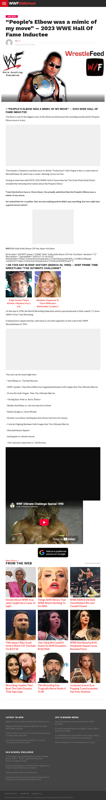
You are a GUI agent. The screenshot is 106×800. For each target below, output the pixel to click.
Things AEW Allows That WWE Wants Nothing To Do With (52, 603)
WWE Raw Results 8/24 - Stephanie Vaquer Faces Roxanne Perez (84, 645)
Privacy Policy (11, 794)
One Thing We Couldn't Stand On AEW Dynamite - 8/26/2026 (52, 645)
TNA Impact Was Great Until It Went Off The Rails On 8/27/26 (21, 645)
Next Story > (12, 560)
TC (19, 41)
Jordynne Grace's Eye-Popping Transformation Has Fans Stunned (84, 688)
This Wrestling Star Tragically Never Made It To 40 (52, 688)
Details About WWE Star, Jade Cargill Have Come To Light (20, 603)
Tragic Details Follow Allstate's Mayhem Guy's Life (19, 303)
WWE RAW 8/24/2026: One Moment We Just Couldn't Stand (83, 603)
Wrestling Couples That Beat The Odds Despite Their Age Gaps (19, 688)
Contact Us (37, 794)
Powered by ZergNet (92, 563)
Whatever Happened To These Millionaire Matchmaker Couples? (48, 303)
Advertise (24, 794)
